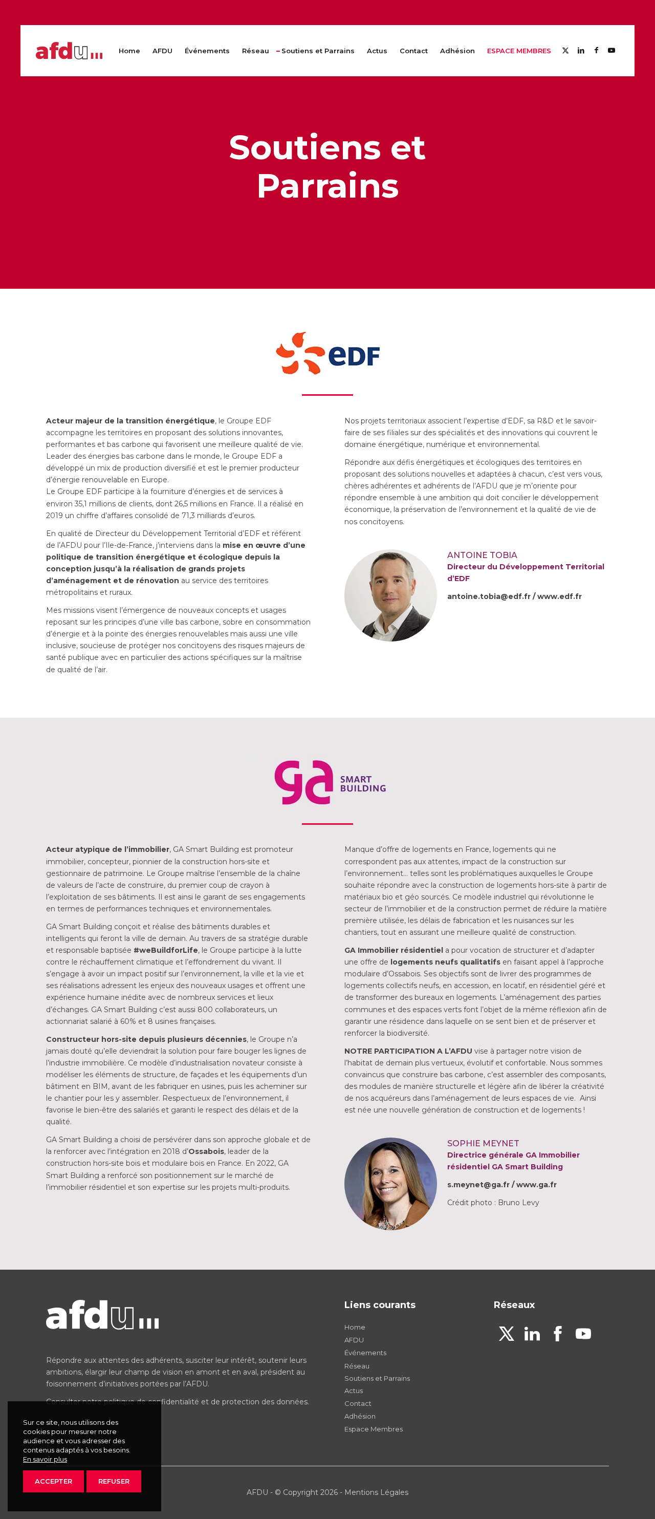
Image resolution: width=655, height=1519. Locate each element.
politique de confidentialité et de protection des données (206, 1401)
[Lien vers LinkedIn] (580, 50)
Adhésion (360, 1416)
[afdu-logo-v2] (69, 50)
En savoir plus (45, 1459)
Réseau (356, 1366)
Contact (358, 1403)
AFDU (354, 1340)
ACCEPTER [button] (53, 1481)
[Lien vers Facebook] (596, 50)
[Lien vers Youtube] (611, 50)
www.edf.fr (559, 596)
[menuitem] (129, 50)
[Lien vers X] (565, 50)
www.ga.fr (536, 1184)
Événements (365, 1353)
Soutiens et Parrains (377, 1378)
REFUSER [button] (113, 1481)
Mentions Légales (376, 1492)
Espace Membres (373, 1429)
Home (354, 1327)
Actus (353, 1390)
